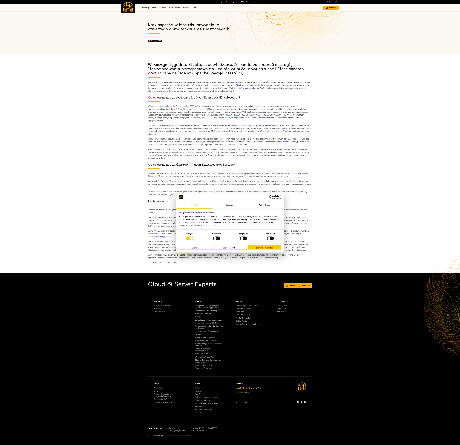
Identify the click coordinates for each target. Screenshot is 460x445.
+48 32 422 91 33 (250, 388)
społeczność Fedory (289, 223)
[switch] (216, 238)
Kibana (252, 85)
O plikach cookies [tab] (265, 205)
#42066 (226, 115)
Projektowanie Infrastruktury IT (207, 311)
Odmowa (195, 248)
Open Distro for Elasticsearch (174, 106)
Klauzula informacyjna (203, 410)
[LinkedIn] (298, 402)
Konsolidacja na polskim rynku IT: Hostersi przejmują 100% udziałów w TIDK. (230, 2)
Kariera (198, 391)
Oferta (154, 8)
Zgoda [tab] (194, 205)
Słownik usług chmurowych (164, 402)
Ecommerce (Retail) (244, 309)
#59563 (274, 115)
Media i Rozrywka (243, 318)
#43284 (242, 115)
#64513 (290, 115)
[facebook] (305, 402)
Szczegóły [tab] (230, 205)
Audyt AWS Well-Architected (206, 340)
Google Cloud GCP (161, 312)
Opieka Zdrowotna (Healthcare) (248, 324)
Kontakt (332, 8)
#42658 (234, 115)
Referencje (281, 309)
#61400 (282, 115)
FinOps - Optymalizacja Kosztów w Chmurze (208, 345)
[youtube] (301, 402)
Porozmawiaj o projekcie (299, 286)
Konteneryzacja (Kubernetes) (206, 331)
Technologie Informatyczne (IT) (248, 306)
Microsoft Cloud (201, 354)
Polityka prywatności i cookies (207, 397)
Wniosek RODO (201, 406)
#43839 (251, 115)
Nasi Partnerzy (201, 394)
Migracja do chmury (203, 314)
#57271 (267, 115)
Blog (156, 391)
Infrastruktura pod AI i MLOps (206, 323)
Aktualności (158, 388)
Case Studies (174, 8)
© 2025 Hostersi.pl (155, 436)
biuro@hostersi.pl (243, 392)
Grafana (286, 131)
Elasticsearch (242, 85)
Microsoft (157, 309)
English (333, 2)
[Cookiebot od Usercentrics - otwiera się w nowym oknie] (270, 197)
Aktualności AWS (160, 399)
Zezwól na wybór (230, 248)
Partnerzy (145, 8)
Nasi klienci (281, 312)
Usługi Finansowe (243, 315)
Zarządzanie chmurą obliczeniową (208, 320)
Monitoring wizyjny (202, 400)
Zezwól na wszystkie (264, 248)
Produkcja (240, 312)
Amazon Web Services (163, 306)
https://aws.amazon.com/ (166, 262)
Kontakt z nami (241, 402)
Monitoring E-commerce (204, 368)
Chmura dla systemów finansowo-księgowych (208, 361)
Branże (163, 8)
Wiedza (186, 8)
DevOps (198, 334)
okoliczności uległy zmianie (160, 236)
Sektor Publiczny (243, 321)
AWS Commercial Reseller (205, 337)
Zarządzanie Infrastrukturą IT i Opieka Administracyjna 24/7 (207, 307)
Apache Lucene (289, 141)
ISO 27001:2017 (201, 413)
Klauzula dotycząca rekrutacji (206, 403)
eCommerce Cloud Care (204, 357)
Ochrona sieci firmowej (204, 365)
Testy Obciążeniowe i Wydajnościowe (203, 350)
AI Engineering (201, 317)
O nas (194, 8)
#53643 (259, 115)
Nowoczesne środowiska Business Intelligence (209, 327)
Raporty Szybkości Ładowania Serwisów (162, 395)
